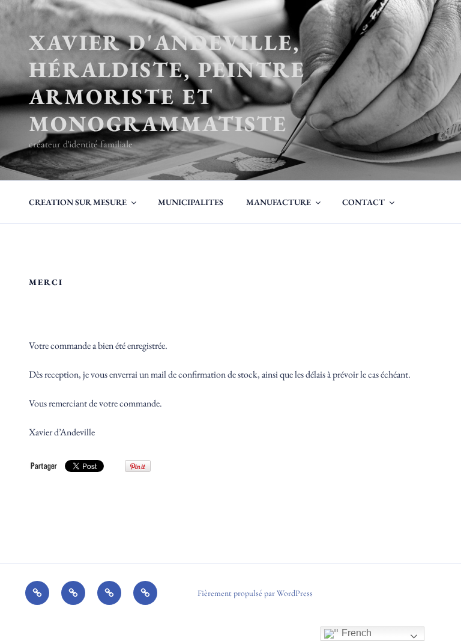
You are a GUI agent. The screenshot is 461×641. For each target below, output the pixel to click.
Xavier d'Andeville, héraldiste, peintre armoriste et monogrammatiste (167, 83)
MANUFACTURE (278, 202)
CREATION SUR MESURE (78, 202)
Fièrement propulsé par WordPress (255, 593)
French (355, 633)
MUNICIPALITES (190, 202)
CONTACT (363, 202)
